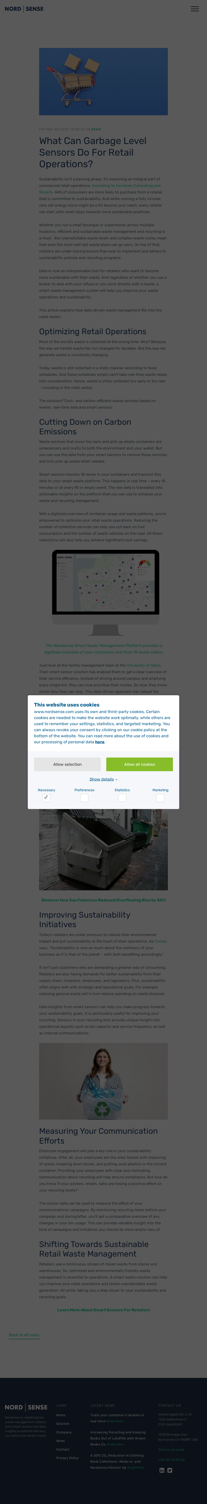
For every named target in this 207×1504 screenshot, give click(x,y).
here (100, 741)
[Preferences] (84, 798)
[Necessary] (46, 798)
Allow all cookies (139, 764)
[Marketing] (160, 798)
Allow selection (67, 764)
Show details (102, 779)
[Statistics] (122, 798)
